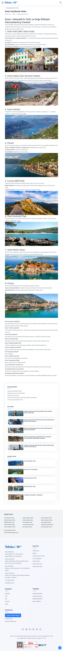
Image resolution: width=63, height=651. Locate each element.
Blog (14, 14)
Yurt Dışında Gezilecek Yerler (12, 8)
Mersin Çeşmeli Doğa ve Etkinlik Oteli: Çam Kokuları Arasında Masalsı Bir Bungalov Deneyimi (37, 437)
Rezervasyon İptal (37, 566)
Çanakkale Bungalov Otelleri (47, 524)
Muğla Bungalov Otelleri (9, 522)
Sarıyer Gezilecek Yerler (30, 478)
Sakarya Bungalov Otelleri (9, 520)
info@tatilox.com (9, 583)
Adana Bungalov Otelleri (28, 520)
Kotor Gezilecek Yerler (30, 461)
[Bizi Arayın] (60, 2)
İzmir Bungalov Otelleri (27, 522)
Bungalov (7, 593)
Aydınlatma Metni (37, 593)
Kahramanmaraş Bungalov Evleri (11, 532)
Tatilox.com (8, 14)
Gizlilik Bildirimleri (37, 599)
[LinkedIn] (33, 629)
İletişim (35, 553)
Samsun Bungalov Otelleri (9, 526)
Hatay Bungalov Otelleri (9, 517)
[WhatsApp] (36, 629)
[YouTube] (40, 629)
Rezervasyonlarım (37, 564)
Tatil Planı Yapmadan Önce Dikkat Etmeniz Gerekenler (22, 397)
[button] (2, 2)
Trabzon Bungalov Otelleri (28, 524)
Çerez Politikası (37, 601)
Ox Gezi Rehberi (37, 558)
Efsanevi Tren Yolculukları (30, 469)
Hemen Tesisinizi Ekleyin (13, 615)
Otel (6, 599)
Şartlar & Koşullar (37, 596)
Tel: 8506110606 (9, 580)
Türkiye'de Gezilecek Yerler (14, 391)
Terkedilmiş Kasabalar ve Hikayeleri (33, 495)
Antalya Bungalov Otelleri (9, 524)
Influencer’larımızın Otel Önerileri (16, 393)
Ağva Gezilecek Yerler (29, 486)
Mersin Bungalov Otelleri (46, 517)
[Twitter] (26, 629)
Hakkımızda (36, 550)
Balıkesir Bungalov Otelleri (46, 520)
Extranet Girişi (9, 618)
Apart (6, 604)
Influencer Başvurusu (10, 621)
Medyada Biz (36, 561)
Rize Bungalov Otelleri (27, 526)
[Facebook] (22, 629)
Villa (6, 596)
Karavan (7, 601)
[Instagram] (29, 629)
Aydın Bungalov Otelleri (46, 522)
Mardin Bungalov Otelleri (28, 517)
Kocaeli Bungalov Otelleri (46, 526)
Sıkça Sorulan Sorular (13, 395)
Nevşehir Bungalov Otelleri (10, 530)
